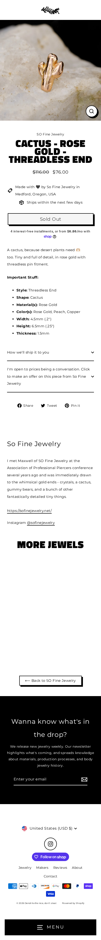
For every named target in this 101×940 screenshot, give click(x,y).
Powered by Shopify (73, 903)
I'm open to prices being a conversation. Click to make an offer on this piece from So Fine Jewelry (48, 376)
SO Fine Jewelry (50, 134)
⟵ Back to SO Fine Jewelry (50, 680)
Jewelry (25, 867)
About (77, 867)
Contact (51, 876)
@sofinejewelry (41, 522)
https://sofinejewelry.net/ (29, 510)
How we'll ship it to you (28, 352)
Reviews (60, 867)
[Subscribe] (83, 779)
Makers (42, 867)
